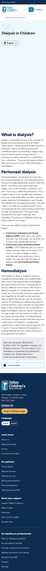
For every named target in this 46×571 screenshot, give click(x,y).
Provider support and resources (15, 548)
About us (5, 439)
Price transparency (9, 485)
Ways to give (7, 507)
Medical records (8, 476)
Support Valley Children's (12, 503)
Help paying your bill (10, 490)
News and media (8, 444)
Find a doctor (7, 466)
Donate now (7, 521)
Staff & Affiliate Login (14, 411)
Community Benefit (10, 453)
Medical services (8, 471)
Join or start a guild (10, 517)
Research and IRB (9, 557)
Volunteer (5, 512)
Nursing (4, 566)
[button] (37, 9)
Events (4, 449)
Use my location (9, 2)
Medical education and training (15, 552)
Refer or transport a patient (13, 538)
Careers (4, 562)
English (10, 43)
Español (14, 423)
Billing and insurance (10, 480)
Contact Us (7, 405)
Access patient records (11, 543)
